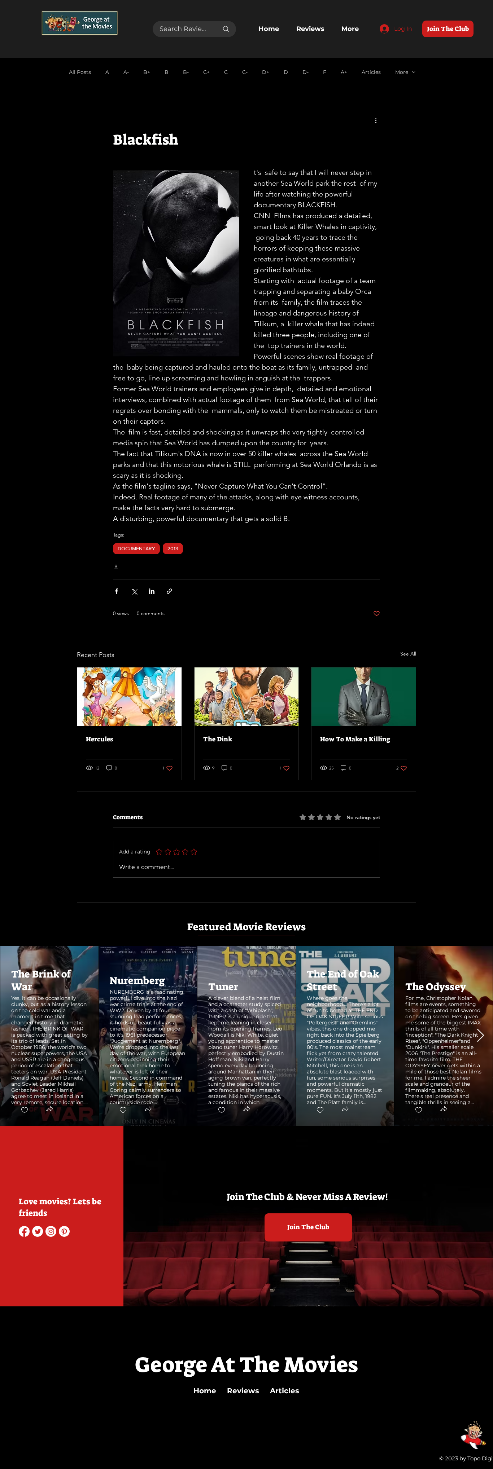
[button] (49, 1109)
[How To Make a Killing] (363, 696)
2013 (172, 548)
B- (186, 72)
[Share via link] (169, 591)
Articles (371, 72)
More (401, 72)
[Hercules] (129, 696)
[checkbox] (24, 1110)
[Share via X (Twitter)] (134, 591)
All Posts (80, 72)
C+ (206, 72)
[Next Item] (480, 1036)
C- (245, 72)
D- (305, 72)
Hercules (99, 739)
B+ (146, 72)
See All (408, 653)
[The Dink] (247, 696)
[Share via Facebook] (116, 591)
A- (126, 72)
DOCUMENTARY (136, 548)
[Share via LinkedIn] (151, 591)
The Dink (217, 739)
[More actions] (375, 120)
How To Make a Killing (355, 739)
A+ (344, 72)
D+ (265, 72)
